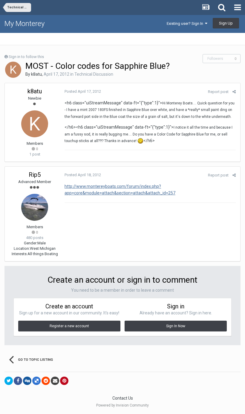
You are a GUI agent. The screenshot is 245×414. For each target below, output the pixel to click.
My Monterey (24, 23)
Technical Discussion (93, 74)
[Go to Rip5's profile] (34, 207)
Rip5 (35, 174)
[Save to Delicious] (36, 381)
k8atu (36, 74)
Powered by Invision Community (122, 405)
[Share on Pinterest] (64, 381)
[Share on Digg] (27, 381)
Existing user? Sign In (186, 23)
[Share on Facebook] (18, 381)
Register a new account (69, 326)
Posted (83, 91)
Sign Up (226, 23)
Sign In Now (175, 326)
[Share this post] (234, 91)
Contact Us (122, 398)
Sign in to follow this (26, 56)
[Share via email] (55, 381)
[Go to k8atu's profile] (13, 70)
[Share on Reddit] (46, 381)
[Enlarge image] (140, 140)
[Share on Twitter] (8, 381)
